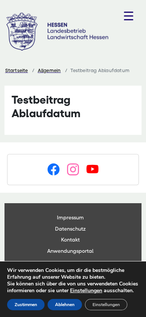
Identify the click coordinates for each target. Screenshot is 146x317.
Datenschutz (70, 229)
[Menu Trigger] (128, 16)
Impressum (70, 217)
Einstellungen (86, 290)
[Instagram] (73, 169)
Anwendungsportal (70, 251)
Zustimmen (26, 305)
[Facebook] (54, 169)
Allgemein (49, 70)
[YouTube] (92, 169)
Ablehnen (64, 305)
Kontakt (70, 240)
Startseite (16, 70)
